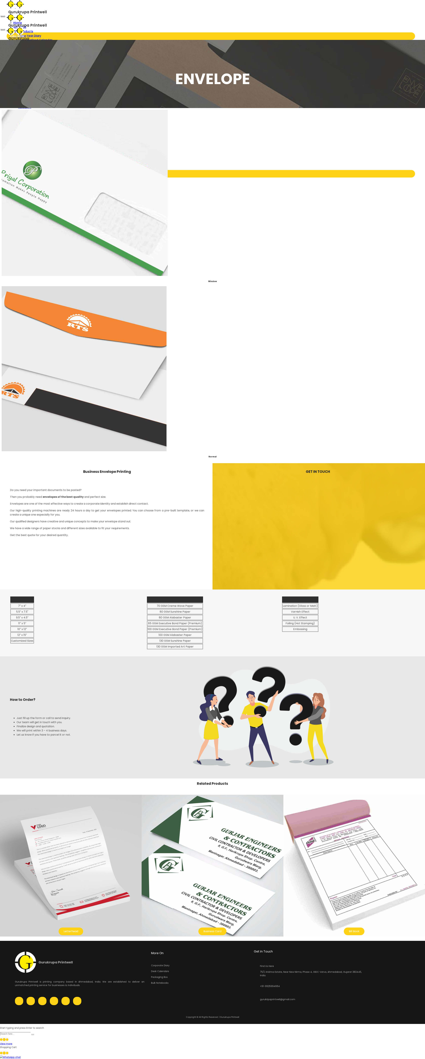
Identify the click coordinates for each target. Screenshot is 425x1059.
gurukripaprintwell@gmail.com (277, 999)
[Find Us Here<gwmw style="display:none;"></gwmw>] (255, 964)
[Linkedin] (54, 1001)
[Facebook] (19, 1001)
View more (6, 1043)
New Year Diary (30, 36)
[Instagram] (31, 1001)
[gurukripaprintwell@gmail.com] (255, 997)
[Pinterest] (65, 1001)
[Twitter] (42, 1001)
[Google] (77, 1001)
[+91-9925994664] (255, 984)
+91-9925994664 (270, 986)
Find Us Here (267, 966)
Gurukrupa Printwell (56, 962)
